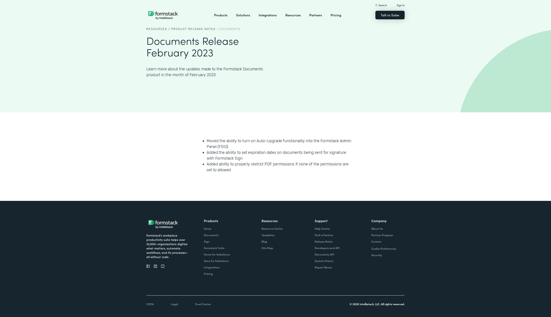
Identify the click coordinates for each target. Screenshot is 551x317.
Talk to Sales (390, 15)
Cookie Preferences (383, 248)
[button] (221, 15)
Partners (315, 15)
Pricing (336, 15)
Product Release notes (193, 29)
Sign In (401, 5)
